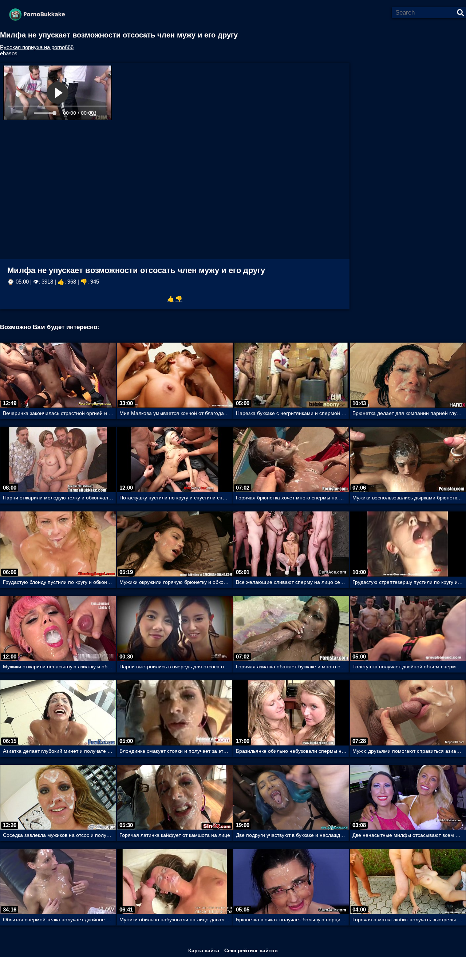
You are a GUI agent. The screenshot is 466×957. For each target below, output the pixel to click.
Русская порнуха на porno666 (37, 47)
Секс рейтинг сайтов (251, 950)
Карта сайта (203, 950)
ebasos (8, 53)
